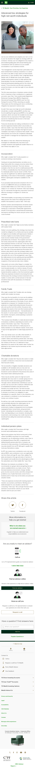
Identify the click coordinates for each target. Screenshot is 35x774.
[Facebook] (13, 752)
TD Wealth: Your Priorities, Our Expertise (15, 8)
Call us (7, 658)
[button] (17, 588)
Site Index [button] (4, 725)
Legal (2, 700)
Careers (3, 717)
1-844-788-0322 (17, 566)
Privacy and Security (7, 696)
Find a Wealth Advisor (11, 667)
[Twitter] (10, 752)
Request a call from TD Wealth (14, 663)
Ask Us (17, 631)
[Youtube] (21, 752)
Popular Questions (17, 636)
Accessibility (4, 704)
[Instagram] (17, 752)
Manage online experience (8, 721)
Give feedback (9, 671)
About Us (3, 713)
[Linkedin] (25, 752)
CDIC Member (5, 708)
